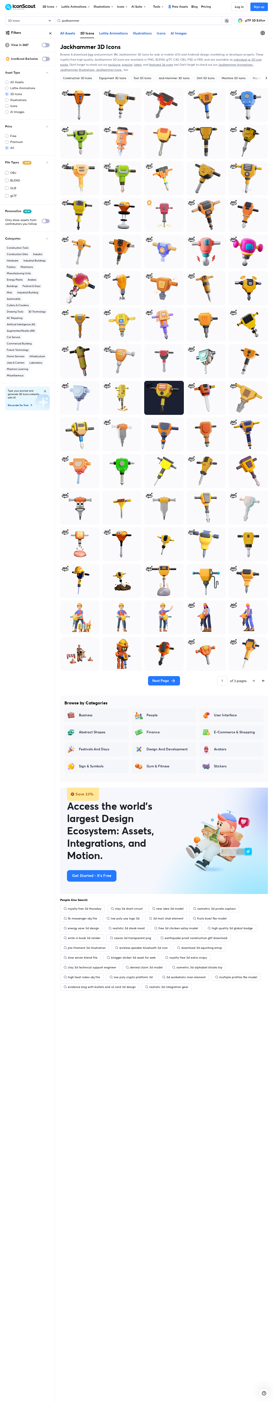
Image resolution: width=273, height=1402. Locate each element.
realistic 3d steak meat (129, 928)
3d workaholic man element (186, 977)
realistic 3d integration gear (168, 987)
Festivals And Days (94, 749)
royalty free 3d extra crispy (188, 957)
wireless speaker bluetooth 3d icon (143, 948)
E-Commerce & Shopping (234, 732)
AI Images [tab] (179, 33)
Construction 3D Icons (77, 78)
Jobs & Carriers (15, 362)
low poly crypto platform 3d (133, 977)
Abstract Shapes (92, 732)
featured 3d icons (161, 65)
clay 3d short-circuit (129, 909)
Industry (37, 254)
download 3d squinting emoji (201, 948)
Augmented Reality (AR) (21, 330)
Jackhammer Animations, (236, 65)
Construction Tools (17, 247)
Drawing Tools (15, 311)
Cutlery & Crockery (18, 305)
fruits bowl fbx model (212, 918)
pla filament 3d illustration (87, 948)
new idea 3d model (170, 909)
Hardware (12, 260)
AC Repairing (14, 318)
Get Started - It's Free (91, 876)
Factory (11, 266)
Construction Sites (17, 254)
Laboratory (35, 362)
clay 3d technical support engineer (92, 967)
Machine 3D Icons (233, 78)
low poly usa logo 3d (125, 918)
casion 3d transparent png (132, 938)
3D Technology (37, 311)
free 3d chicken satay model (178, 928)
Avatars (32, 279)
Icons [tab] (161, 33)
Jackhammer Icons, (109, 70)
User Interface (225, 715)
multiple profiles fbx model (238, 977)
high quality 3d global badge (232, 928)
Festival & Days (31, 286)
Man (9, 292)
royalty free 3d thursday (84, 909)
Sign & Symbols (91, 766)
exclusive (114, 65)
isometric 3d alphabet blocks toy (199, 967)
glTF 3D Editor (255, 20)
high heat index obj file (84, 977)
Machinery (27, 266)
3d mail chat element (168, 918)
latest (138, 65)
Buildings (12, 286)
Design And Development (167, 749)
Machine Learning (17, 369)
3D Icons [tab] (87, 33)
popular (127, 65)
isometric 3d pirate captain (216, 909)
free (90, 54)
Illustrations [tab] (142, 33)
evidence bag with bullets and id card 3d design (102, 987)
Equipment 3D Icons (112, 78)
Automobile (13, 298)
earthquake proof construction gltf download (196, 938)
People (152, 715)
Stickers (220, 766)
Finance (153, 732)
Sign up (259, 7)
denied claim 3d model (146, 967)
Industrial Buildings (34, 260)
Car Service (13, 337)
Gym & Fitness (158, 766)
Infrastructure (37, 356)
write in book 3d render (84, 938)
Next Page (160, 680)
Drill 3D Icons (206, 78)
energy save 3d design (83, 928)
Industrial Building (27, 292)
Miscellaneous (15, 375)
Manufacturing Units (19, 273)
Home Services (15, 356)
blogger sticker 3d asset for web (133, 957)
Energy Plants (15, 279)
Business (85, 715)
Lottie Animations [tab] (113, 33)
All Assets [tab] (67, 33)
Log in (239, 7)
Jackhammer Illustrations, (78, 70)
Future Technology (18, 349)
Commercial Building (19, 343)
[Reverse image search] (227, 21)
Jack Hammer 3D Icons (174, 78)
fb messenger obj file (82, 918)
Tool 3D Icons (142, 78)
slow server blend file (82, 957)
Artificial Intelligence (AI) (21, 324)
